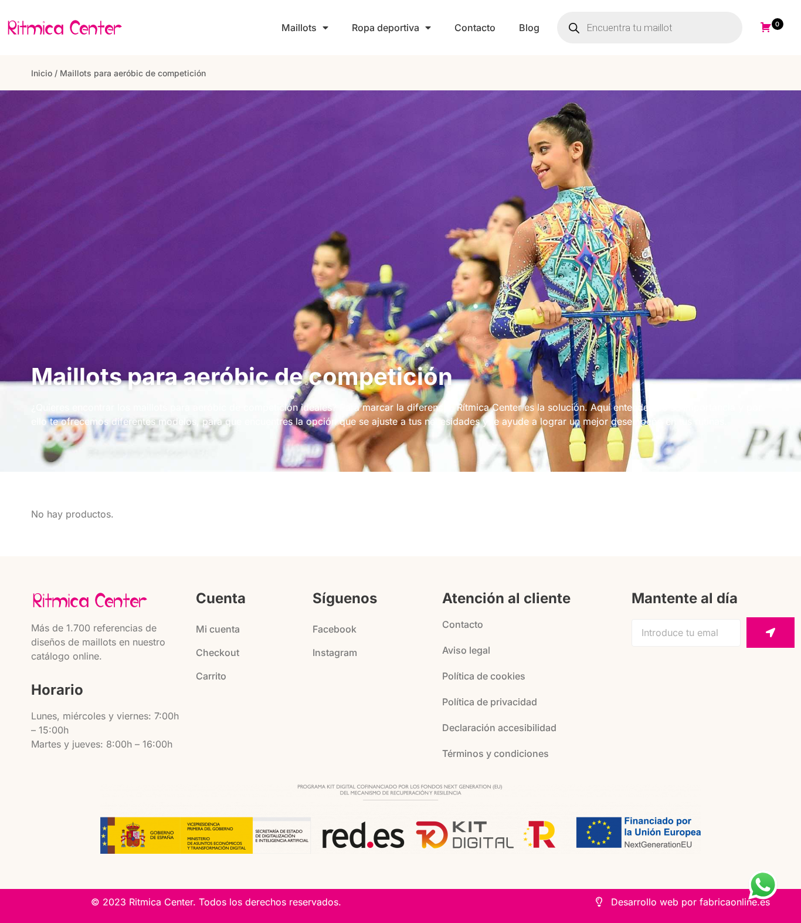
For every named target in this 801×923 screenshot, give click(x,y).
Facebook (335, 629)
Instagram (335, 652)
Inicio (41, 73)
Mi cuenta (218, 629)
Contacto (474, 27)
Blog (529, 27)
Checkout (217, 652)
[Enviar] (770, 632)
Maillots (299, 27)
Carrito (211, 676)
